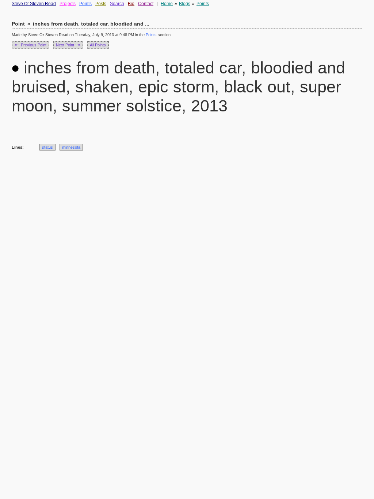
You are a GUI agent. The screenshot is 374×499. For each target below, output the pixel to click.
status (47, 147)
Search (117, 3)
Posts (100, 3)
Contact (145, 3)
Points (85, 3)
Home (167, 3)
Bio (131, 3)
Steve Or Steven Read (34, 3)
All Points (98, 45)
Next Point (68, 45)
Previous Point (30, 45)
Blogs (184, 3)
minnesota (71, 147)
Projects (68, 3)
